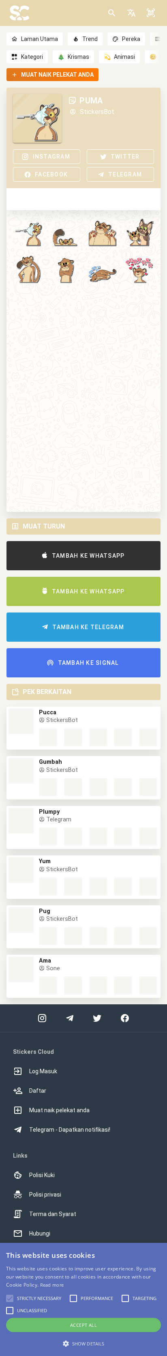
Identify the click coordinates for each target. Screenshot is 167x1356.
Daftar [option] (37, 1090)
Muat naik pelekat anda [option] (59, 1110)
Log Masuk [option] (43, 1071)
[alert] (83, 1299)
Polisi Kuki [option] (42, 1175)
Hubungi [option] (39, 1233)
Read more (52, 1285)
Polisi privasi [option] (45, 1194)
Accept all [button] (83, 1325)
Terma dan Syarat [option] (52, 1214)
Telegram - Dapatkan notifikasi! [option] (69, 1129)
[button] (131, 13)
